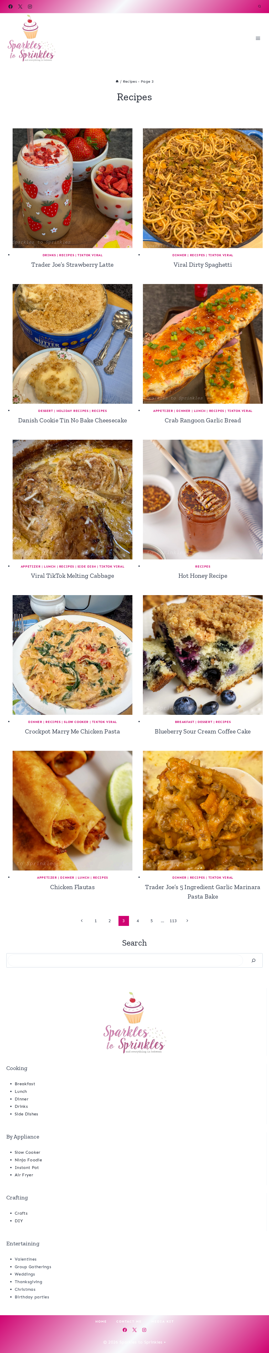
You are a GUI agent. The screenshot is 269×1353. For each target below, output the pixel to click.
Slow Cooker (76, 722)
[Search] (253, 960)
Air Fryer (24, 1175)
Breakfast (184, 722)
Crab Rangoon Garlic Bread (203, 420)
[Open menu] (258, 38)
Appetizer (163, 411)
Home (101, 1321)
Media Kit (162, 1321)
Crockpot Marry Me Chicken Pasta (72, 731)
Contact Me (129, 1321)
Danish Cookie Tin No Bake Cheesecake (72, 420)
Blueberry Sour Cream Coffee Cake (203, 731)
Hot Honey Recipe (202, 575)
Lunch (200, 411)
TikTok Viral (89, 255)
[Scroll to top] (256, 1333)
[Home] (117, 81)
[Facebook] (10, 6)
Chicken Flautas (72, 887)
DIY (19, 1220)
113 (173, 920)
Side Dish (86, 566)
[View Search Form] (259, 6)
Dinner (179, 255)
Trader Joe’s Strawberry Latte (72, 264)
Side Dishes (26, 1113)
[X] (20, 6)
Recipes (66, 255)
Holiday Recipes (72, 411)
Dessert (45, 411)
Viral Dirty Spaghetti (203, 264)
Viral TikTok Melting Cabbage (72, 575)
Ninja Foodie (28, 1159)
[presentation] (72, 188)
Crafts (21, 1213)
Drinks (49, 255)
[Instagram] (30, 6)
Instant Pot (27, 1167)
